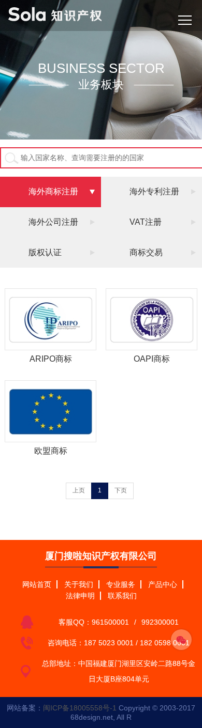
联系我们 (122, 596)
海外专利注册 (154, 191)
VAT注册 (145, 222)
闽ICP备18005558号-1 (80, 708)
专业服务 (120, 584)
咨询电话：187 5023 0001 (91, 643)
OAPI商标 (152, 358)
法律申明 (80, 596)
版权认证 (45, 252)
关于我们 (78, 584)
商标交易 (146, 252)
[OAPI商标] (151, 319)
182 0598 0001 (165, 643)
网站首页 (36, 584)
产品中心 (162, 584)
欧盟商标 (50, 450)
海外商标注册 (53, 191)
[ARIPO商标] (50, 319)
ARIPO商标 (51, 358)
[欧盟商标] (50, 411)
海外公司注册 (53, 222)
